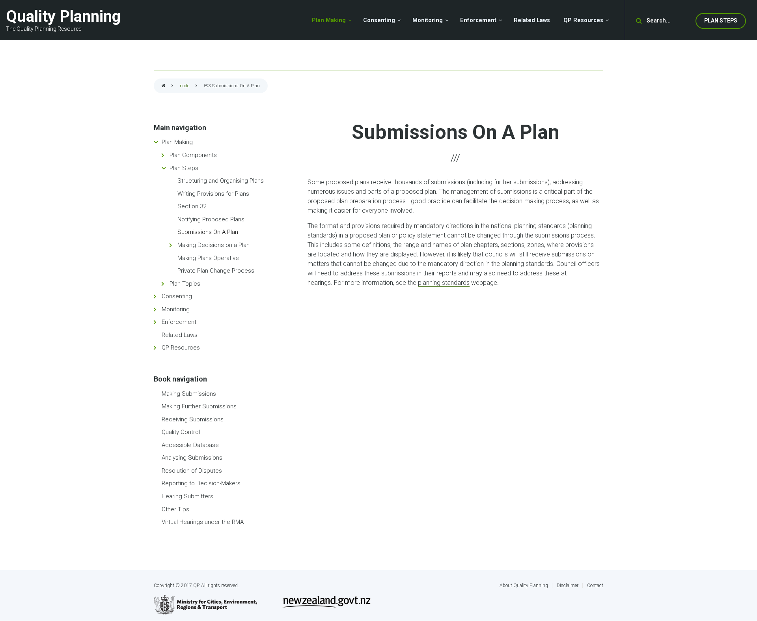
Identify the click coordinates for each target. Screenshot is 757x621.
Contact (595, 585)
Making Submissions (189, 393)
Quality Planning (63, 16)
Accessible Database (190, 445)
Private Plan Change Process (215, 270)
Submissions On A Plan (207, 232)
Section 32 (191, 206)
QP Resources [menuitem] (583, 20)
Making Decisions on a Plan (213, 245)
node (185, 85)
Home (164, 86)
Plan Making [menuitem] (329, 20)
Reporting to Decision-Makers (201, 483)
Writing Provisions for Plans (213, 193)
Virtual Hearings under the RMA (203, 522)
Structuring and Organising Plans (220, 180)
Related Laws (180, 335)
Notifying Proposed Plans (210, 219)
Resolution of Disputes (192, 470)
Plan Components (193, 155)
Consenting (177, 296)
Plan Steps (720, 20)
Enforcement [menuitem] (478, 20)
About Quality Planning (524, 585)
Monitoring (176, 309)
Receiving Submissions (193, 419)
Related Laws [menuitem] (532, 20)
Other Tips (175, 509)
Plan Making (177, 142)
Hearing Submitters (187, 496)
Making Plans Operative (208, 258)
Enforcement (179, 321)
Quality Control (181, 432)
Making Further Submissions (199, 406)
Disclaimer (567, 585)
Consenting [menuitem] (379, 20)
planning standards (444, 282)
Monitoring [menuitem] (427, 20)
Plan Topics (185, 283)
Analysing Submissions (192, 457)
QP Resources (181, 347)
